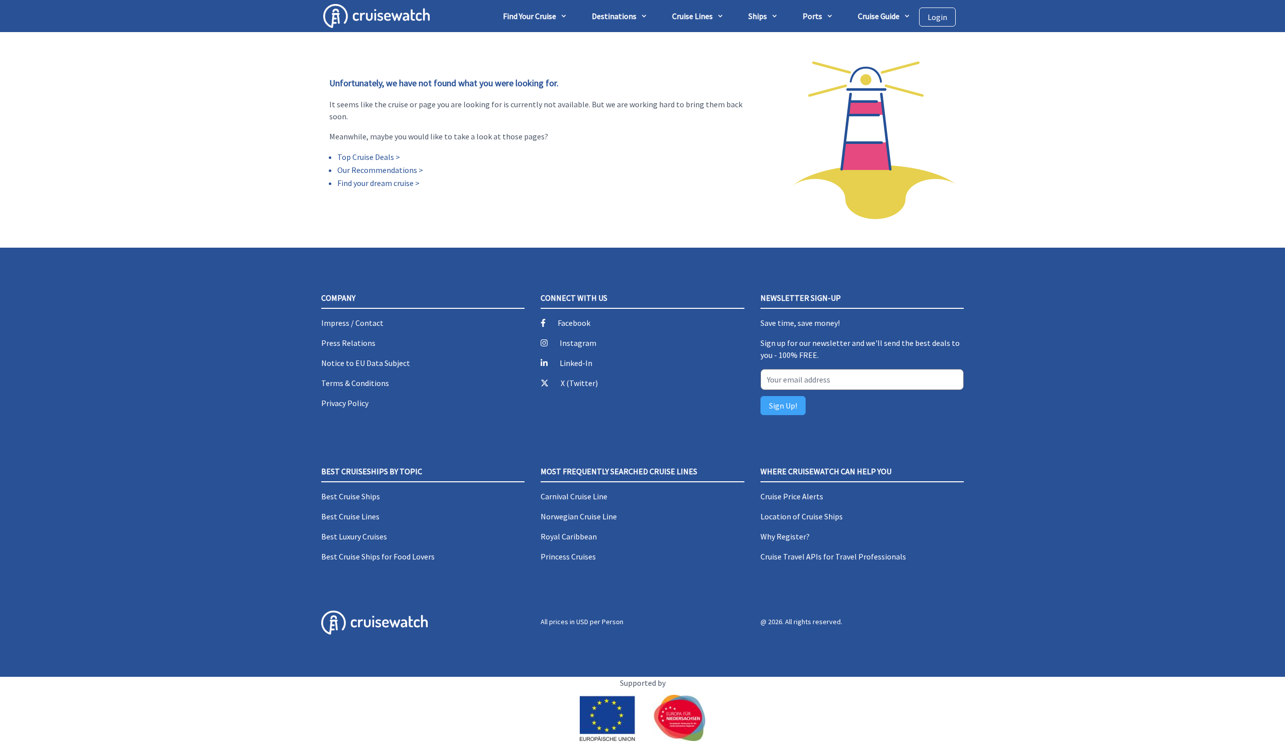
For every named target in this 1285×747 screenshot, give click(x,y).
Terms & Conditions (355, 383)
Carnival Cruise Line (574, 496)
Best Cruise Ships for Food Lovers (378, 556)
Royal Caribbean (569, 536)
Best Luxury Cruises (354, 536)
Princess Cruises (568, 556)
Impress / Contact (352, 323)
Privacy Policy (344, 403)
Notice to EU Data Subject (365, 363)
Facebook (574, 323)
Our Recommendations (377, 170)
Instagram (578, 343)
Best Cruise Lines (350, 516)
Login (937, 17)
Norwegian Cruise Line (579, 516)
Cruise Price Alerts (791, 496)
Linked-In (576, 363)
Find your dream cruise (375, 183)
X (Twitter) (579, 383)
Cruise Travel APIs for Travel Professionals (833, 556)
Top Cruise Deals (365, 157)
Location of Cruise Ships (801, 516)
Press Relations (348, 343)
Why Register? (785, 536)
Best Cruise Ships (350, 496)
